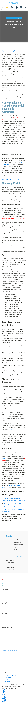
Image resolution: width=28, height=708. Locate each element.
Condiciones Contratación (11, 675)
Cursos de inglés (9, 620)
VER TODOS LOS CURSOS (9, 650)
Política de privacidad (10, 596)
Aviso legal (8, 594)
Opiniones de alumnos (10, 634)
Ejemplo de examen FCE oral (10, 179)
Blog (6, 636)
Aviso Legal (8, 677)
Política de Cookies (10, 598)
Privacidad (7, 681)
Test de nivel (8, 632)
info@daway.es (5, 684)
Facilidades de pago (10, 618)
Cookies (7, 679)
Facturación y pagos (10, 622)
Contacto (7, 608)
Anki (3, 458)
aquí (10, 429)
